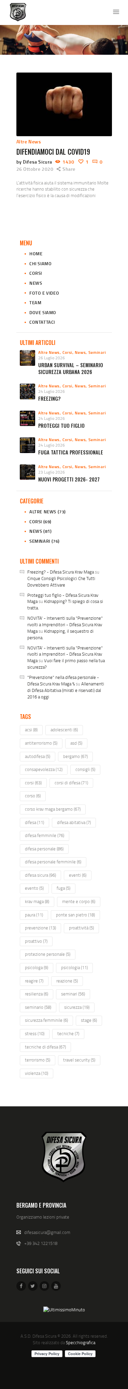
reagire (34, 981)
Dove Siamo (42, 312)
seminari (73, 994)
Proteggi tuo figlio (61, 425)
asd (76, 743)
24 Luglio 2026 (51, 391)
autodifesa (37, 756)
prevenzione (40, 928)
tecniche (68, 1033)
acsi (31, 729)
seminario (38, 1007)
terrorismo (37, 1060)
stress (34, 1033)
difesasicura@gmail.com (47, 1232)
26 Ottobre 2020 (35, 169)
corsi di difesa (71, 783)
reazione (67, 981)
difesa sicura (40, 875)
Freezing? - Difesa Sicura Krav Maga (60, 572)
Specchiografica (80, 1342)
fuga (63, 888)
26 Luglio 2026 (51, 358)
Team (35, 302)
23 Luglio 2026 (51, 472)
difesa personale (44, 849)
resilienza (36, 994)
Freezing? (49, 398)
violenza (36, 1073)
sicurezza (76, 1007)
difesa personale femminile (53, 862)
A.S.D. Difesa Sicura (38, 1336)
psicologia (74, 967)
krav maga (37, 901)
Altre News (28, 141)
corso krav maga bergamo (53, 809)
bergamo (75, 756)
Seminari (97, 352)
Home (35, 253)
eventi (77, 875)
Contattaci (42, 322)
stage (89, 1020)
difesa (34, 822)
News (35, 283)
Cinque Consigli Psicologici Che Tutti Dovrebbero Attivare (61, 581)
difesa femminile (44, 835)
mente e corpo (78, 901)
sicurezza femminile (46, 1020)
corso (33, 796)
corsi (33, 783)
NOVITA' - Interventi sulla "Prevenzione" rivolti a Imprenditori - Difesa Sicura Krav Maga (65, 624)
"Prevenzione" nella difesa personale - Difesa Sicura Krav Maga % (63, 680)
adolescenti (64, 729)
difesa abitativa (74, 822)
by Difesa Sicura (35, 161)
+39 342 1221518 (40, 1243)
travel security (79, 1060)
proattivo (36, 941)
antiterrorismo (41, 743)
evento (34, 888)
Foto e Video (44, 293)
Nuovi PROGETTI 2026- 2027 (69, 479)
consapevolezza (43, 769)
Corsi (35, 273)
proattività (81, 928)
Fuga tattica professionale (70, 452)
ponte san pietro (75, 915)
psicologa (36, 967)
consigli (85, 769)
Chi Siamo (40, 263)
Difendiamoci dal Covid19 (53, 151)
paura (34, 915)
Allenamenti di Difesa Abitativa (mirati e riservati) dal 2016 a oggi (65, 690)
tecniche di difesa (45, 1047)
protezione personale (47, 954)
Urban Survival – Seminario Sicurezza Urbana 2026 (70, 368)
